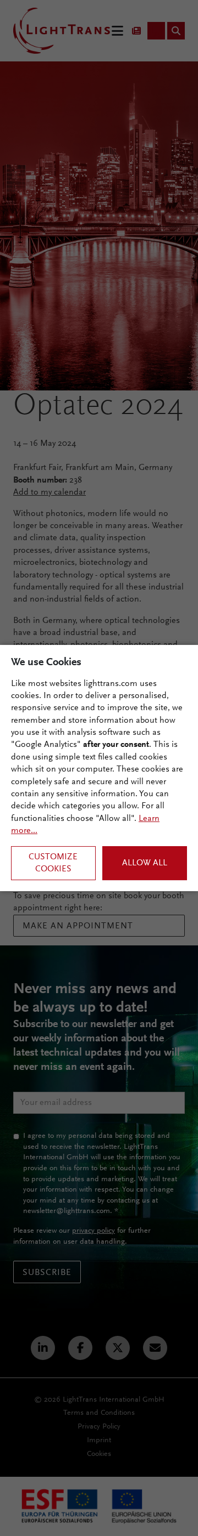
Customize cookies (53, 863)
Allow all (144, 863)
